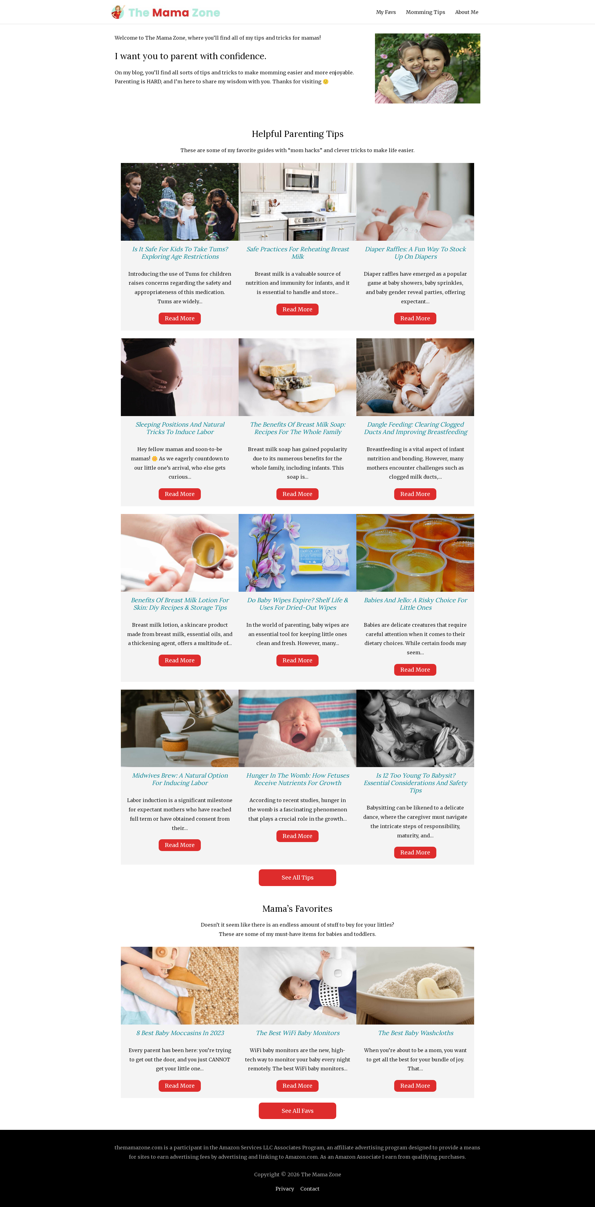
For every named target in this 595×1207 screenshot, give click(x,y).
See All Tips (298, 877)
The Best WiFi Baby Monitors (297, 1033)
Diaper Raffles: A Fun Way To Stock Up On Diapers (415, 252)
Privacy (284, 1189)
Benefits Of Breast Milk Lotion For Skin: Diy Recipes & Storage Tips (180, 603)
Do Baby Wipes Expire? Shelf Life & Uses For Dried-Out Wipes (297, 603)
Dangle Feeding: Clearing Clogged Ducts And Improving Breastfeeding (415, 428)
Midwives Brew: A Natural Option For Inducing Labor (180, 779)
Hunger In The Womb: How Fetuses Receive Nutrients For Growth (297, 779)
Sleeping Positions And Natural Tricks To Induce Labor (179, 428)
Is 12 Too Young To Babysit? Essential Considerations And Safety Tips (415, 782)
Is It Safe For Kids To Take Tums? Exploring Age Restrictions (179, 252)
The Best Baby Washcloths (415, 1033)
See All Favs (298, 1110)
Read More (180, 318)
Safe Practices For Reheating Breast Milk (297, 252)
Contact (310, 1189)
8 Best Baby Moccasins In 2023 (180, 1033)
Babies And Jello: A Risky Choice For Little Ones (415, 603)
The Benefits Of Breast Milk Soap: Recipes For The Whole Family (297, 428)
